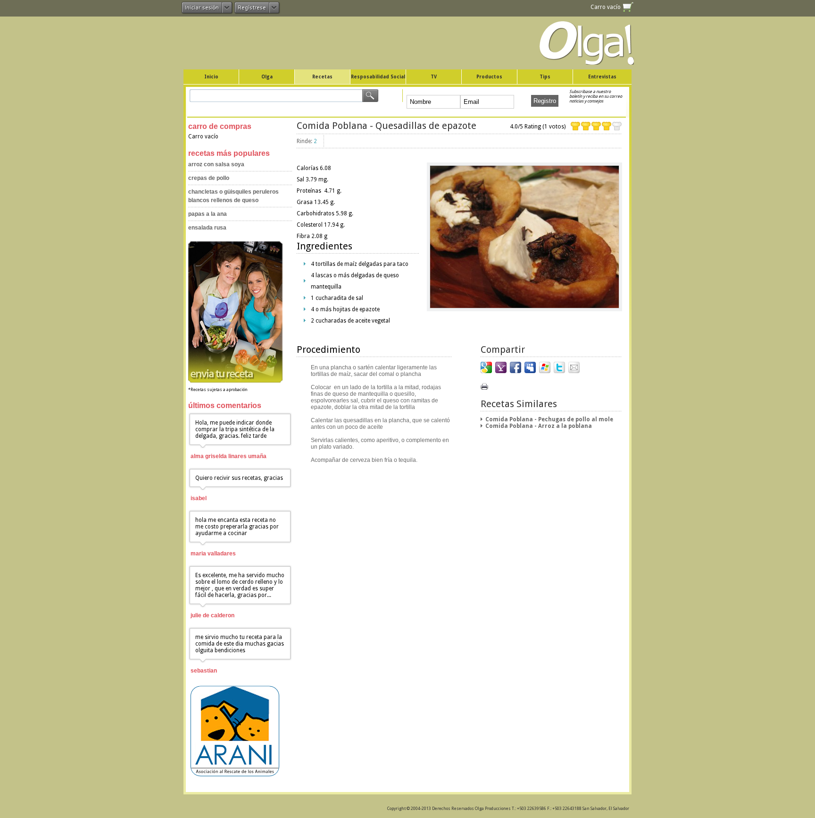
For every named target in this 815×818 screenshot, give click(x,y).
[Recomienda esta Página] (574, 367)
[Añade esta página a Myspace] (530, 367)
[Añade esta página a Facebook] (515, 367)
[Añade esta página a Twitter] (559, 367)
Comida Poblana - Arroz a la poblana (538, 426)
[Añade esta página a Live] (544, 367)
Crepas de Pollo (208, 178)
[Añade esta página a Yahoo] (501, 367)
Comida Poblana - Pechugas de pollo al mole (549, 419)
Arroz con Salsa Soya (216, 164)
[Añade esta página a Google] (486, 367)
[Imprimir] (484, 386)
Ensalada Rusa (207, 227)
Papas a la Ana (207, 214)
